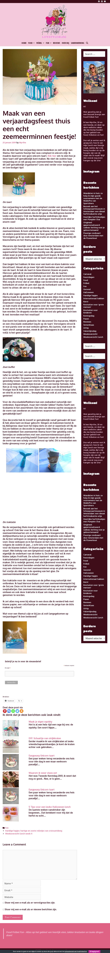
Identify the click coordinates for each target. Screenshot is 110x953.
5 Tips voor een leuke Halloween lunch (50, 806)
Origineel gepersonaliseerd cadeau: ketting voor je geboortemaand (94, 226)
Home (24, 43)
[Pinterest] (5, 711)
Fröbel (39, 43)
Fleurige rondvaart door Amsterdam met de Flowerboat (93, 235)
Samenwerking (77, 43)
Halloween (88, 292)
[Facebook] (9, 711)
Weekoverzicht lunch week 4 (18, 833)
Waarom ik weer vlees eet (43, 772)
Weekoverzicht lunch (93, 337)
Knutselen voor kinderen (90, 311)
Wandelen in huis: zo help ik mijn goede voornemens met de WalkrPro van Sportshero (93, 198)
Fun (47, 43)
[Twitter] (17, 711)
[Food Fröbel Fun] (55, 21)
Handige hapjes (90, 295)
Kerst (85, 301)
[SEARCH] (87, 43)
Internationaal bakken (93, 298)
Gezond (86, 289)
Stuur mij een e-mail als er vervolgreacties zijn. (30, 902)
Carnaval (87, 274)
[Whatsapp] (13, 711)
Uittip (86, 328)
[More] (21, 711)
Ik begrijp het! (94, 951)
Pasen (86, 319)
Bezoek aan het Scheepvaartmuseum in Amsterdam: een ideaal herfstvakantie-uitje (94, 210)
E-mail (8, 668)
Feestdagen (88, 277)
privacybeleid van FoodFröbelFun (76, 951)
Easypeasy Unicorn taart (41, 755)
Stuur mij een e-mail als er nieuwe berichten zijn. (31, 909)
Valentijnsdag (89, 331)
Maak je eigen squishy (40, 721)
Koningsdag (88, 316)
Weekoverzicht (90, 334)
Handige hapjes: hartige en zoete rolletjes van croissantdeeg (33, 831)
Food (30, 43)
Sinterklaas (88, 325)
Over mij (65, 43)
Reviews (56, 43)
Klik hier (51, 155)
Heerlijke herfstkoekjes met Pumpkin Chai (94, 218)
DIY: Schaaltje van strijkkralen (45, 738)
